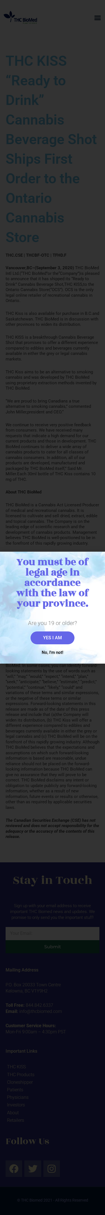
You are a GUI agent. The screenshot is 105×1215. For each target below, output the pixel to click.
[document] (52, 607)
